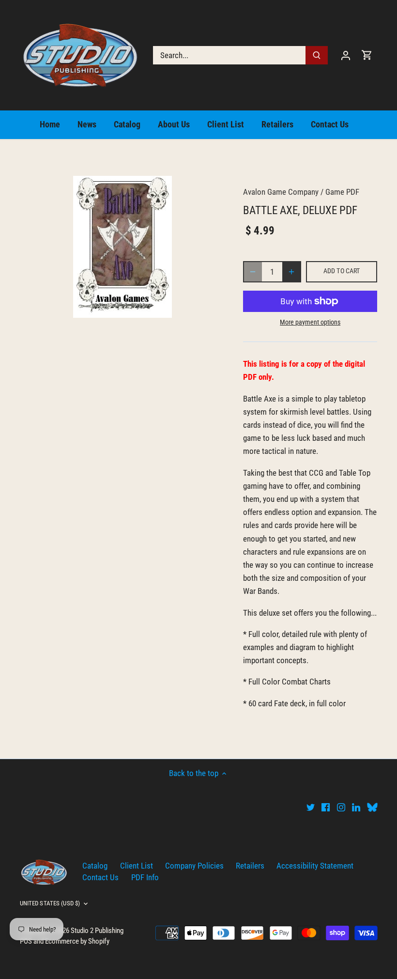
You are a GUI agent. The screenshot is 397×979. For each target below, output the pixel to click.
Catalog (94, 865)
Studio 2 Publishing (97, 930)
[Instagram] (341, 807)
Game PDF (342, 192)
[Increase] (291, 272)
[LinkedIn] (356, 807)
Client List (136, 865)
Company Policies (194, 865)
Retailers (250, 865)
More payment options (310, 322)
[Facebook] (325, 807)
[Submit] (316, 55)
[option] (122, 247)
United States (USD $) (50, 903)
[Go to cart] (367, 55)
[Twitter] (310, 807)
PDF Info (145, 877)
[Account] (345, 55)
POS (26, 941)
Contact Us (100, 877)
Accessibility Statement (314, 865)
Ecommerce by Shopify (77, 941)
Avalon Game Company (281, 192)
